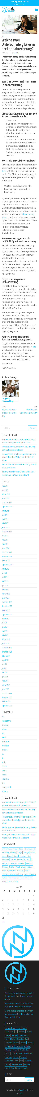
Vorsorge (15, 881)
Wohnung (4, 791)
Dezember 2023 (7, 552)
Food (3, 733)
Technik (4, 774)
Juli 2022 (4, 622)
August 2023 (5, 568)
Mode (4, 762)
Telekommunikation (13, 878)
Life (3, 758)
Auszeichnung (13, 849)
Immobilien (5, 745)
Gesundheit (5, 741)
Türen (30, 878)
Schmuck (27, 870)
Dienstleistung (6, 720)
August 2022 (5, 618)
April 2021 (5, 676)
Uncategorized (6, 787)
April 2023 (5, 585)
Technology (5, 778)
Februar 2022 (6, 639)
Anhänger (5, 849)
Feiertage (26, 852)
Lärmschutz (21, 863)
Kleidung (4, 863)
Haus (29, 856)
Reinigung (29, 867)
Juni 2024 (4, 535)
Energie (20, 852)
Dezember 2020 (7, 693)
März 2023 (5, 589)
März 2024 (5, 544)
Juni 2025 (4, 515)
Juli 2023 (4, 573)
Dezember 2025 (7, 502)
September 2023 (7, 564)
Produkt (4, 766)
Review (4, 770)
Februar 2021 (6, 685)
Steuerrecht (32, 874)
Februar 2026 (6, 494)
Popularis (19, 1093)
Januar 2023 (5, 598)
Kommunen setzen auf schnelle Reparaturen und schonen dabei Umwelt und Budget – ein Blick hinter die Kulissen (19, 457)
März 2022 (5, 635)
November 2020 (7, 697)
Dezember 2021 (7, 647)
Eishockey (13, 852)
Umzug (4, 881)
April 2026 (5, 490)
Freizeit (4, 737)
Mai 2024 (4, 539)
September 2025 (7, 506)
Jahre (34, 346)
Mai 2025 (4, 519)
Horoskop (20, 860)
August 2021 (5, 660)
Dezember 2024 (7, 531)
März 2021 (5, 680)
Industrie (4, 749)
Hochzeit (13, 860)
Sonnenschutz (14, 874)
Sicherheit (5, 874)
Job (2, 36)
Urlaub (10, 881)
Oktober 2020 (6, 701)
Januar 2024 (5, 548)
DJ (34, 849)
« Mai (3, 921)
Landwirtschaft (13, 863)
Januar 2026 (5, 498)
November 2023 (7, 556)
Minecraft (4, 867)
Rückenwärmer (11, 870)
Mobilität (11, 867)
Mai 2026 (4, 486)
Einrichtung (5, 725)
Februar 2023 (6, 593)
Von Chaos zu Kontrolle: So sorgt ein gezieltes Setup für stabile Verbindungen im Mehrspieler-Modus (19, 996)
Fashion (4, 729)
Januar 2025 (5, 527)
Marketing (28, 863)
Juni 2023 (4, 577)
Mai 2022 (4, 631)
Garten (10, 856)
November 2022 (7, 606)
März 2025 (5, 523)
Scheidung (20, 870)
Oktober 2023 (6, 560)
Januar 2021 (5, 689)
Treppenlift (24, 878)
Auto (3, 716)
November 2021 (7, 651)
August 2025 (5, 510)
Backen (21, 849)
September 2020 (7, 705)
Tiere (3, 783)
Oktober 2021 (6, 656)
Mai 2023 (4, 581)
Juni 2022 (4, 627)
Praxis (17, 867)
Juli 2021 (4, 664)
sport (25, 874)
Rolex (4, 870)
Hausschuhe (5, 860)
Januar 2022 (5, 643)
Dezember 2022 (7, 602)
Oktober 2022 (6, 610)
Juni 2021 (4, 668)
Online (4, 171)
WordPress (23, 1090)
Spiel (21, 874)
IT (31, 860)
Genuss (16, 856)
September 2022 (7, 614)
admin (17, 53)
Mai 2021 (4, 672)
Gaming (4, 856)
